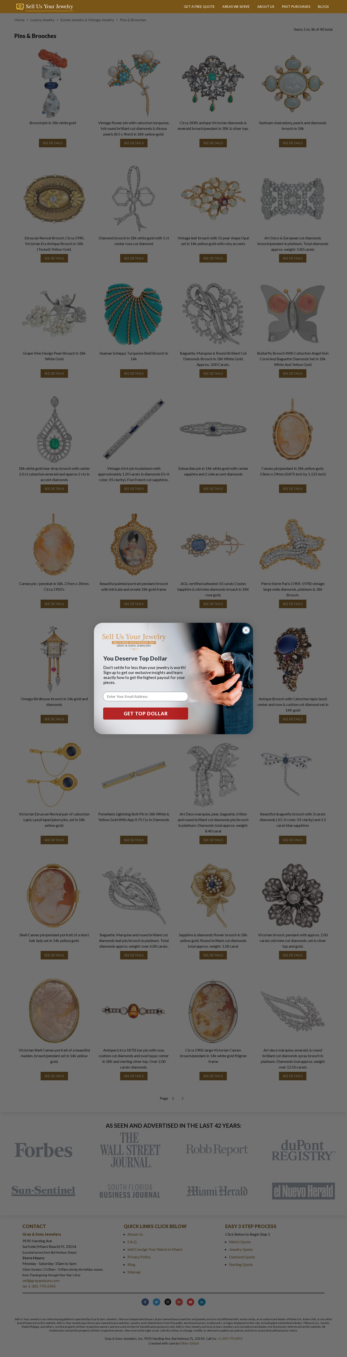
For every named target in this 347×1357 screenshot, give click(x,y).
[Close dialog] (246, 630)
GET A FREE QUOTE (199, 6)
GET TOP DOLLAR (146, 713)
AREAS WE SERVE (236, 6)
